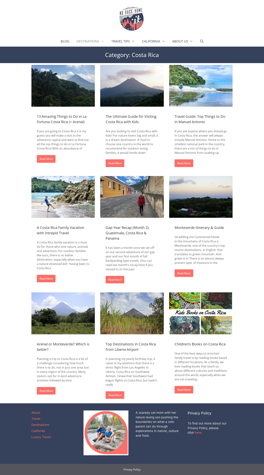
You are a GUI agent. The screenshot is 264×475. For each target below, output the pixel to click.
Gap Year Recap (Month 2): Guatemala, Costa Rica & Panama (127, 233)
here (198, 432)
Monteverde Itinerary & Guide (199, 227)
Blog (65, 41)
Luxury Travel (41, 437)
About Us (180, 41)
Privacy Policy (132, 469)
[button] (103, 41)
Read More (46, 159)
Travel (35, 419)
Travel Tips (120, 41)
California (151, 41)
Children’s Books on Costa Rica (200, 344)
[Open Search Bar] (202, 41)
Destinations (88, 41)
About (35, 412)
